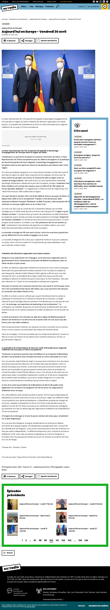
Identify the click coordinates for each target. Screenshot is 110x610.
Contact (16, 589)
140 (86, 540)
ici (51, 457)
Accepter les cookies (98, 606)
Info (31, 6)
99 (45, 540)
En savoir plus (30, 606)
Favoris (81, 6)
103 (69, 540)
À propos (5, 2)
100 (51, 540)
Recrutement (18, 591)
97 (35, 540)
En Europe (6, 24)
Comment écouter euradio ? (53, 599)
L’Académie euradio (20, 593)
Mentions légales (19, 595)
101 (57, 540)
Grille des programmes (20, 2)
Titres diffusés (37, 2)
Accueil (4, 19)
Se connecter (93, 6)
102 (63, 540)
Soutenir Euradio (66, 2)
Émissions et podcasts (19, 19)
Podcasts (49, 6)
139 (80, 540)
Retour (10, 553)
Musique (39, 6)
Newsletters (51, 2)
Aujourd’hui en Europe (38, 19)
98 (40, 540)
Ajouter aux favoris (49, 41)
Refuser (81, 606)
